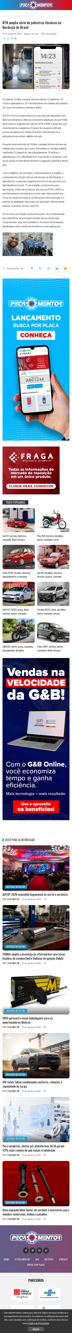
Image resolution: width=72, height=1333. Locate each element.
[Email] (65, 268)
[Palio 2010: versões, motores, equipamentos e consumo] (19, 557)
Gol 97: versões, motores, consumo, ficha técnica (15, 538)
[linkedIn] (57, 268)
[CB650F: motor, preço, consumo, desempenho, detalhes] (19, 631)
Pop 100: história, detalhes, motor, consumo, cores (50, 538)
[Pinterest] (33, 1251)
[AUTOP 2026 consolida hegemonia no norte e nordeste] (36, 868)
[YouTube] (46, 1251)
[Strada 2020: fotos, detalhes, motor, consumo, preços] (53, 594)
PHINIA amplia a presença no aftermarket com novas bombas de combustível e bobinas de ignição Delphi (34, 956)
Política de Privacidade (38, 1323)
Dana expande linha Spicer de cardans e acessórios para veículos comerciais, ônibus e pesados (36, 1212)
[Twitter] (8, 38)
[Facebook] (4, 38)
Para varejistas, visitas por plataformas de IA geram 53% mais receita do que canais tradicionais (33, 1148)
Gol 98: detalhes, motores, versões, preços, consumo (49, 574)
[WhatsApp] (12, 38)
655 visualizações (49, 33)
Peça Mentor (13, 899)
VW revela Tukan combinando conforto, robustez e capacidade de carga (32, 1084)
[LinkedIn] (15, 38)
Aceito (36, 1329)
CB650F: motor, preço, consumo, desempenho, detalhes (18, 648)
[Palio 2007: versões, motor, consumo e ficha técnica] (53, 631)
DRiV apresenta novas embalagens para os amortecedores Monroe (28, 1020)
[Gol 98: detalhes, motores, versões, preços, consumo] (53, 557)
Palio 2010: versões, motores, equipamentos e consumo (17, 574)
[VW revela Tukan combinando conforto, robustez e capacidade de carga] (36, 1055)
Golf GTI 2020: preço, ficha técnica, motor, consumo (16, 611)
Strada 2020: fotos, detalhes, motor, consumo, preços (51, 611)
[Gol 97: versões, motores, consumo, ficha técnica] (19, 520)
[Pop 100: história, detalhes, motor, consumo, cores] (53, 520)
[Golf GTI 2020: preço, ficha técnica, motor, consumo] (19, 594)
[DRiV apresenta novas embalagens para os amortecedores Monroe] (36, 991)
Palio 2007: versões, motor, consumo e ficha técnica (50, 648)
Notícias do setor (31, 33)
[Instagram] (39, 1251)
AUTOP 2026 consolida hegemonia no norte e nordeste (35, 894)
